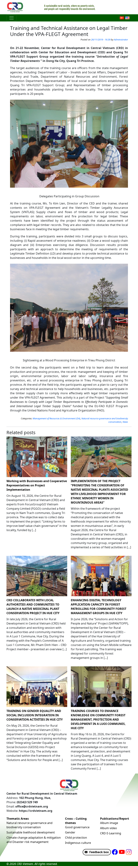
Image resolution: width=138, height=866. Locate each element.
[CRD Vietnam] (15, 7)
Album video (108, 828)
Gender (70, 832)
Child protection (76, 838)
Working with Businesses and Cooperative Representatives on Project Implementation (36, 485)
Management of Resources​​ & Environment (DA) (56, 418)
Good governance (77, 827)
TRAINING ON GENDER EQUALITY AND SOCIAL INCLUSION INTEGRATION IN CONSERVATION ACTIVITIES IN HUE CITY (34, 715)
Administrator (121, 39)
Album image (109, 823)
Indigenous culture (78, 843)
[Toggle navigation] (11, 17)
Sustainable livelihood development (30, 832)
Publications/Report (114, 819)
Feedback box (99, 852)
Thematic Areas (17, 819)
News (125, 421)
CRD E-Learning (110, 833)
